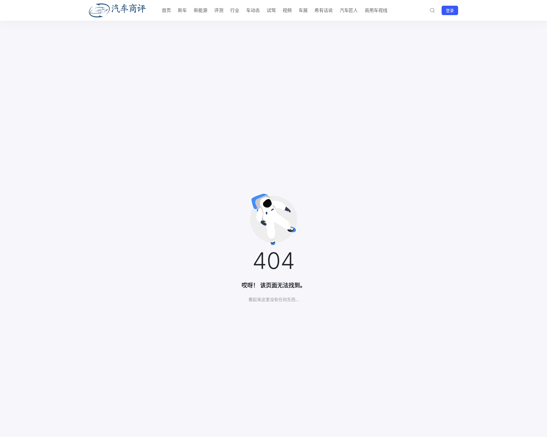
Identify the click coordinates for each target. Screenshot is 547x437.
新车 (182, 10)
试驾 (271, 10)
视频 (287, 10)
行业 (234, 10)
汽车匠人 (349, 10)
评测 (218, 10)
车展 (303, 10)
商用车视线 (376, 10)
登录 (450, 10)
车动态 (253, 10)
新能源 (200, 10)
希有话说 (324, 10)
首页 (166, 10)
